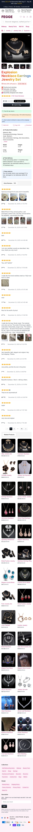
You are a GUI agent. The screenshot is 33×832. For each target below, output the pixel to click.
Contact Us (25, 787)
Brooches (25, 774)
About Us (4, 790)
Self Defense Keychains (8, 768)
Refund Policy (5, 784)
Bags (20, 777)
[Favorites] (21, 17)
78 (21, 428)
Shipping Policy (16, 784)
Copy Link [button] (17, 125)
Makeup (4, 26)
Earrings (15, 771)
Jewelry (8, 30)
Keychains (5, 777)
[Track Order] (24, 17)
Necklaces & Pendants (8, 774)
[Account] (27, 17)
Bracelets (18, 774)
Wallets (25, 777)
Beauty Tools (13, 26)
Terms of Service (6, 787)
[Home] (2, 30)
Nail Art (21, 26)
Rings (27, 26)
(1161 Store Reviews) (17, 96)
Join (4, 806)
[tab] (10, 183)
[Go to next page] (26, 428)
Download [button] (29, 125)
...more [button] (5, 141)
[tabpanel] (16, 308)
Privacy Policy (16, 787)
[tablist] (16, 183)
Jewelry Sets (17, 30)
